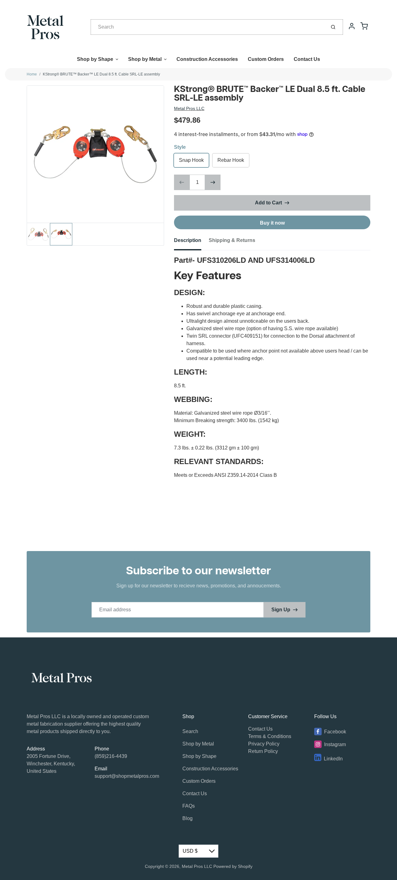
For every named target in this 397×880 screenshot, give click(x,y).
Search (190, 731)
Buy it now (272, 223)
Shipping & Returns (232, 240)
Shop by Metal (145, 59)
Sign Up (280, 609)
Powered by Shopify (232, 866)
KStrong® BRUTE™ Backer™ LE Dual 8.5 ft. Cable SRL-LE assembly (101, 74)
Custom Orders (266, 59)
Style (180, 147)
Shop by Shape (95, 59)
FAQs (188, 806)
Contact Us (307, 59)
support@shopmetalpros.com (127, 776)
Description (187, 240)
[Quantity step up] (213, 182)
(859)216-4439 (111, 756)
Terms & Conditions (269, 736)
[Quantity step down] (182, 182)
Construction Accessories (207, 59)
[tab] (191, 242)
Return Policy (263, 751)
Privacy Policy (263, 743)
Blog (187, 818)
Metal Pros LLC (189, 108)
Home (32, 74)
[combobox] (208, 27)
